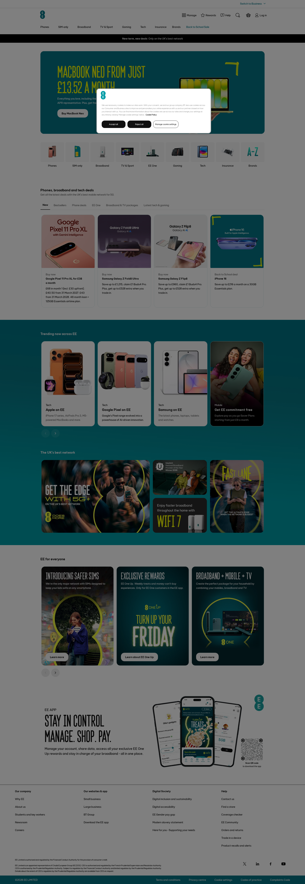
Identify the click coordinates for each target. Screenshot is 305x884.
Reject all (139, 124)
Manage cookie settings (166, 124)
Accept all (113, 124)
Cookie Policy (151, 114)
